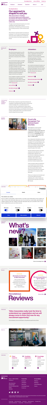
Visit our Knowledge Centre (38, 261)
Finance (35, 386)
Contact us (43, 1)
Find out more (33, 72)
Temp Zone (27, 4)
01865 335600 (15, 378)
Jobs (42, 4)
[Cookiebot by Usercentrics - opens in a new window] (40, 189)
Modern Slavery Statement (13, 402)
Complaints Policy (38, 401)
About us (34, 4)
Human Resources (38, 384)
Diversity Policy (21, 402)
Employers (12, 4)
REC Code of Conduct (28, 402)
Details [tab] (23, 192)
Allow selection (23, 215)
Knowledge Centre (28, 1)
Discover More (41, 294)
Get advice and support (13, 88)
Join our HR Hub (36, 1)
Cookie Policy (24, 401)
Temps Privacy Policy (17, 401)
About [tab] (39, 192)
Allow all (38, 215)
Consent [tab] (8, 192)
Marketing (36, 382)
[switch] (17, 210)
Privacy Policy (11, 401)
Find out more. (14, 82)
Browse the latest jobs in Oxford (34, 79)
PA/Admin (36, 380)
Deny (9, 215)
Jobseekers (20, 4)
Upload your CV (31, 76)
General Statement (31, 401)
